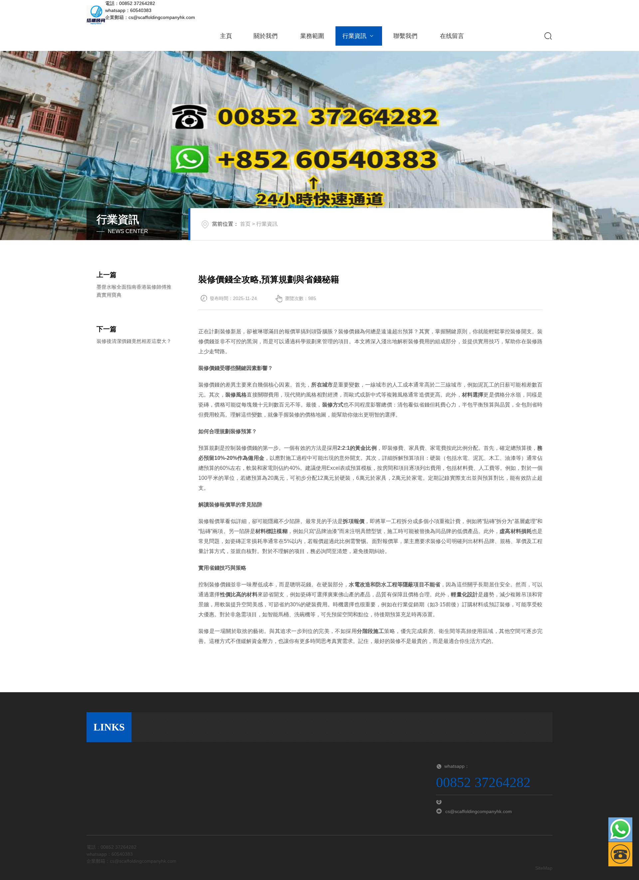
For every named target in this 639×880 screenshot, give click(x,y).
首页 (245, 224)
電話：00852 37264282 (130, 3)
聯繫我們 (405, 36)
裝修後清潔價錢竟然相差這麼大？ (134, 341)
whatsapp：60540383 (128, 10)
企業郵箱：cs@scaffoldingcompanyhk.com (150, 17)
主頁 (226, 36)
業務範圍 (312, 36)
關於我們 (266, 36)
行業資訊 (354, 36)
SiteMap (543, 868)
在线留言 (452, 36)
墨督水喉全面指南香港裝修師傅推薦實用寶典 (134, 291)
